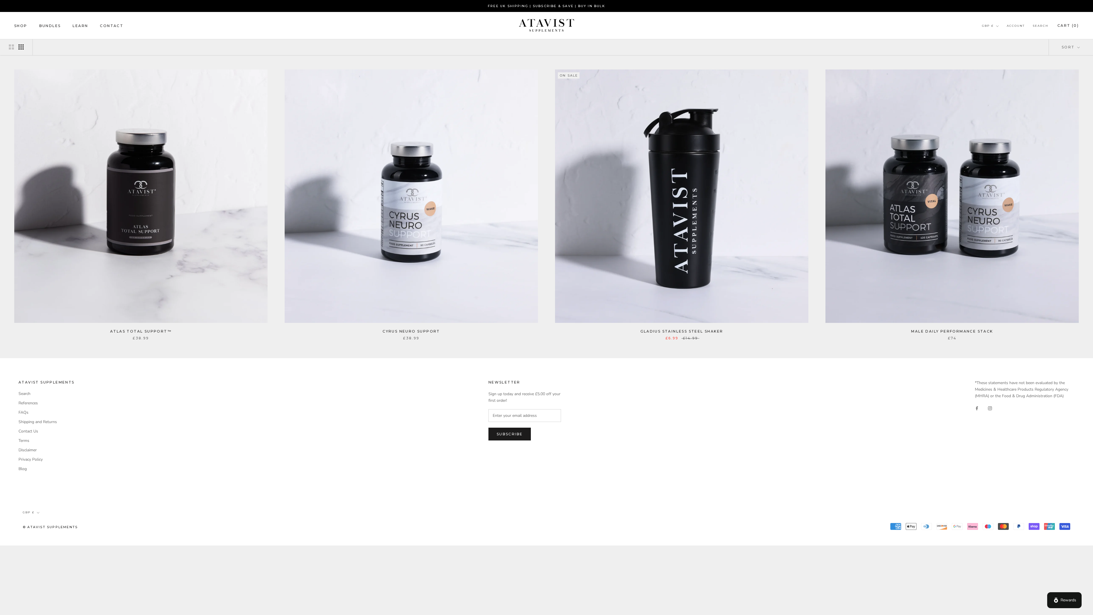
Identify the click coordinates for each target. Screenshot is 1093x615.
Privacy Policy (31, 459)
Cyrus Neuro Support (411, 331)
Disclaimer (28, 450)
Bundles (50, 26)
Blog (23, 469)
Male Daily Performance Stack (952, 331)
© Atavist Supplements (50, 527)
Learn (80, 26)
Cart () (1068, 25)
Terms (24, 440)
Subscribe (510, 434)
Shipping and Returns (38, 422)
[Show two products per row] (11, 47)
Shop (20, 26)
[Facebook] (977, 408)
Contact (111, 26)
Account (1016, 26)
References (28, 403)
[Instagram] (990, 408)
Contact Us (28, 431)
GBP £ (988, 26)
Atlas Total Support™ (141, 331)
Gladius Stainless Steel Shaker (681, 331)
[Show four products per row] (21, 47)
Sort (1069, 47)
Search (1040, 26)
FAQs (23, 412)
